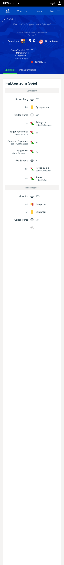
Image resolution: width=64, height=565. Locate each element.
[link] (39, 10)
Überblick (10, 70)
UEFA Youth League (7, 11)
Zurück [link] (10, 19)
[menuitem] (23, 10)
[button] (22, 10)
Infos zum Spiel (27, 70)
